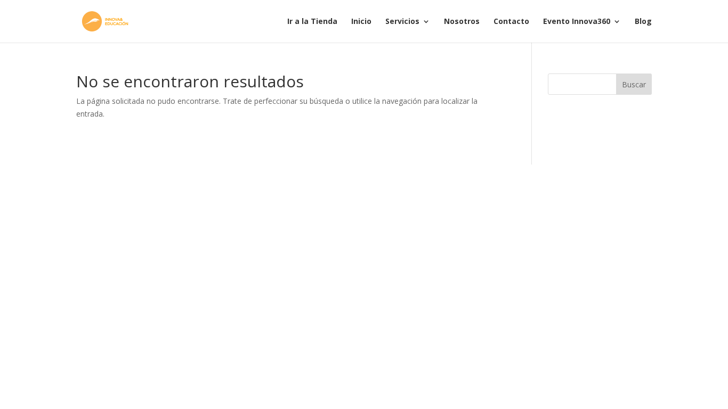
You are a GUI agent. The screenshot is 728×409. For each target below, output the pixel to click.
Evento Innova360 (576, 22)
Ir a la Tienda (312, 22)
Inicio (361, 22)
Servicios (402, 22)
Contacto (511, 22)
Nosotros (462, 22)
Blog (643, 22)
